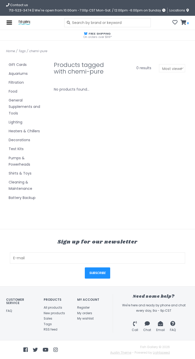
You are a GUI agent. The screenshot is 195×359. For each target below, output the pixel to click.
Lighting (15, 122)
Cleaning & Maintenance (20, 185)
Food (13, 91)
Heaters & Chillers (24, 131)
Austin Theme (120, 352)
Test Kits (16, 148)
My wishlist (85, 318)
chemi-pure (38, 51)
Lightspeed (161, 352)
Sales (48, 318)
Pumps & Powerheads (19, 161)
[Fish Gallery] (37, 22)
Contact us (18, 5)
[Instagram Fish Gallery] (55, 349)
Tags (22, 51)
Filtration (16, 82)
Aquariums (18, 73)
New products (54, 313)
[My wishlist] (174, 22)
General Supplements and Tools (24, 107)
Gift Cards (18, 64)
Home (10, 51)
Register (83, 307)
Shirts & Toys (20, 173)
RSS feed (50, 329)
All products (53, 307)
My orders (84, 313)
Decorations (19, 139)
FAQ (9, 311)
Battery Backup (22, 197)
